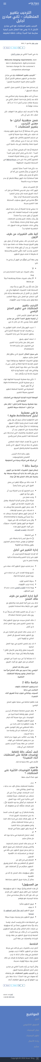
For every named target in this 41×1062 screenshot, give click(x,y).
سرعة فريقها (11, 159)
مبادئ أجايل (15, 54)
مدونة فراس (33, 3)
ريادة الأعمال (33, 1041)
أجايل (11, 994)
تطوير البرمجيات (32, 1035)
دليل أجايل (11, 997)
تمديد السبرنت (20, 530)
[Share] (19, 48)
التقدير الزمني (20, 587)
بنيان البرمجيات (33, 1030)
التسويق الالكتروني (31, 1024)
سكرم (36, 1046)
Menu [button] (2, 3)
